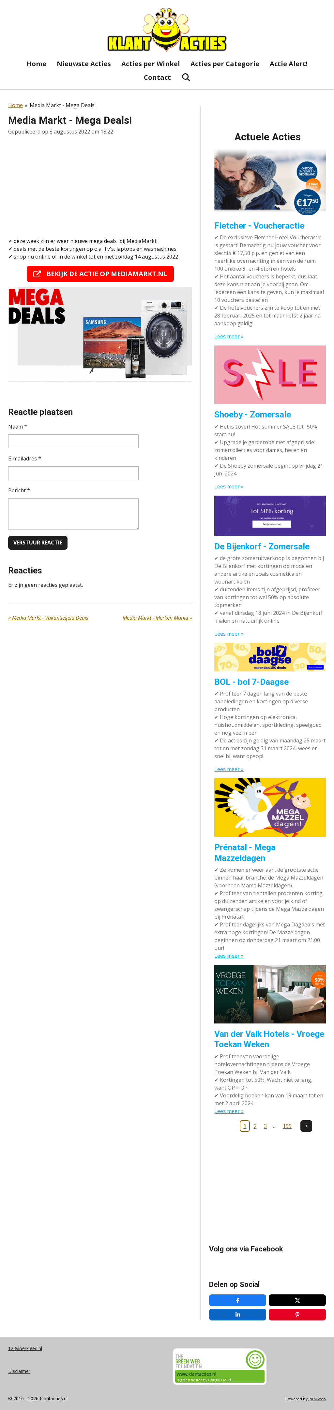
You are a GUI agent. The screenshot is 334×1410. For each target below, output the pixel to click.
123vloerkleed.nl (25, 1348)
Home (15, 105)
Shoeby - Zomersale (252, 414)
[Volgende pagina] (306, 1126)
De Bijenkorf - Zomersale (262, 546)
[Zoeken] (186, 77)
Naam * (17, 426)
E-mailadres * (24, 458)
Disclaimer (19, 1371)
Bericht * (19, 490)
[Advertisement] (100, 186)
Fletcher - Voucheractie (259, 226)
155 (287, 1126)
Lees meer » (229, 336)
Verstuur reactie (37, 542)
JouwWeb (317, 1398)
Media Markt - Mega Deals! (63, 105)
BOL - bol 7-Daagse (251, 682)
